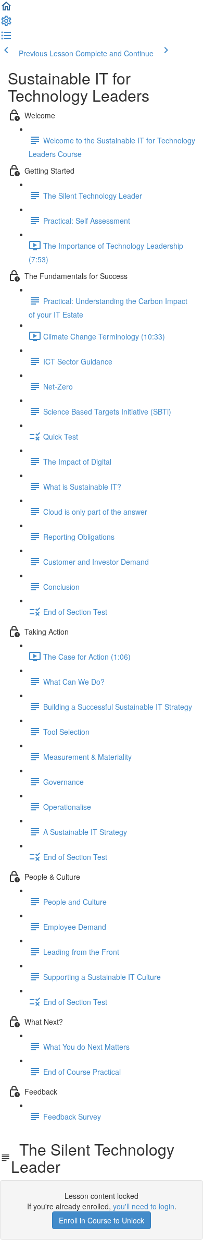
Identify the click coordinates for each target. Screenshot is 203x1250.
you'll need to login (143, 1206)
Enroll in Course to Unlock (101, 1220)
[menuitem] (6, 24)
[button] (6, 9)
